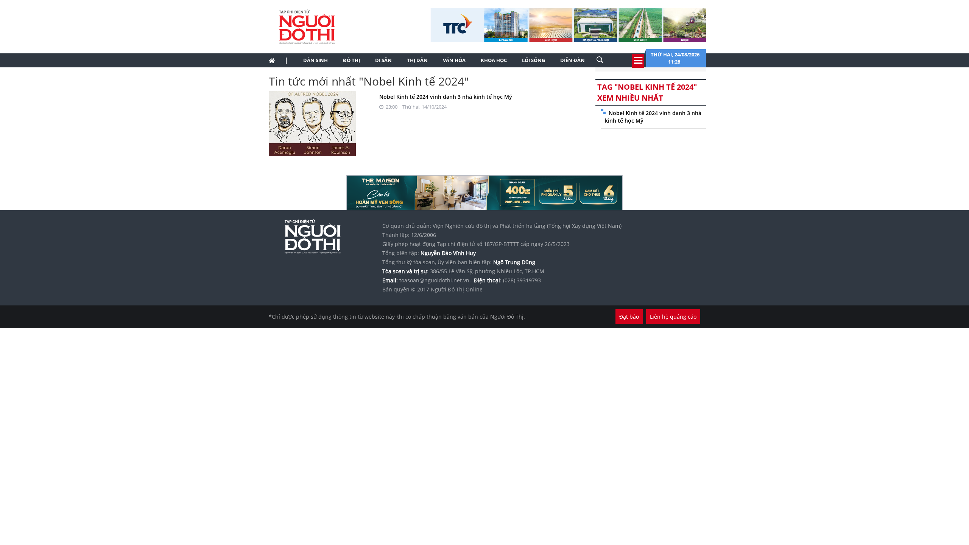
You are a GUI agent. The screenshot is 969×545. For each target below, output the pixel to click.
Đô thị (351, 60)
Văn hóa (454, 60)
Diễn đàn (572, 60)
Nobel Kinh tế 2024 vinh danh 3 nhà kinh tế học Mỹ (445, 96)
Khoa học (494, 60)
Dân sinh (315, 60)
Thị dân (417, 60)
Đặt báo (629, 316)
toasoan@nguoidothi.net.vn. (435, 280)
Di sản (383, 60)
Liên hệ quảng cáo (673, 316)
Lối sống (533, 60)
